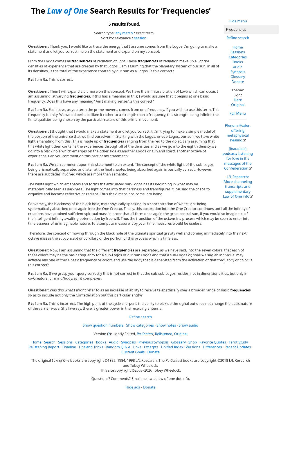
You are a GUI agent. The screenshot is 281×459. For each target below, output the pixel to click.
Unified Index (172, 347)
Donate (238, 81)
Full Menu (238, 113)
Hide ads (133, 387)
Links (137, 347)
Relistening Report (44, 347)
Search (50, 342)
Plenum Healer (237, 133)
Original (238, 104)
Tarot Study (238, 342)
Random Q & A (118, 347)
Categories (238, 57)
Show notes (166, 325)
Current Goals (133, 352)
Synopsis (238, 71)
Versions (193, 347)
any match (124, 33)
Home (238, 47)
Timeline (69, 347)
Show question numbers (103, 325)
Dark (238, 100)
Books (238, 62)
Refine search (238, 37)
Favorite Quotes (213, 342)
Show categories (140, 325)
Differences (212, 347)
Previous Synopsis (154, 342)
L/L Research (237, 186)
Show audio (188, 325)
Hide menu (238, 21)
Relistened (163, 333)
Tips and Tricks (91, 347)
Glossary (238, 76)
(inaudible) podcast (238, 158)
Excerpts (151, 347)
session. (140, 38)
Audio (238, 67)
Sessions (238, 52)
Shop (192, 342)
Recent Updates (238, 347)
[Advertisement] (140, 424)
